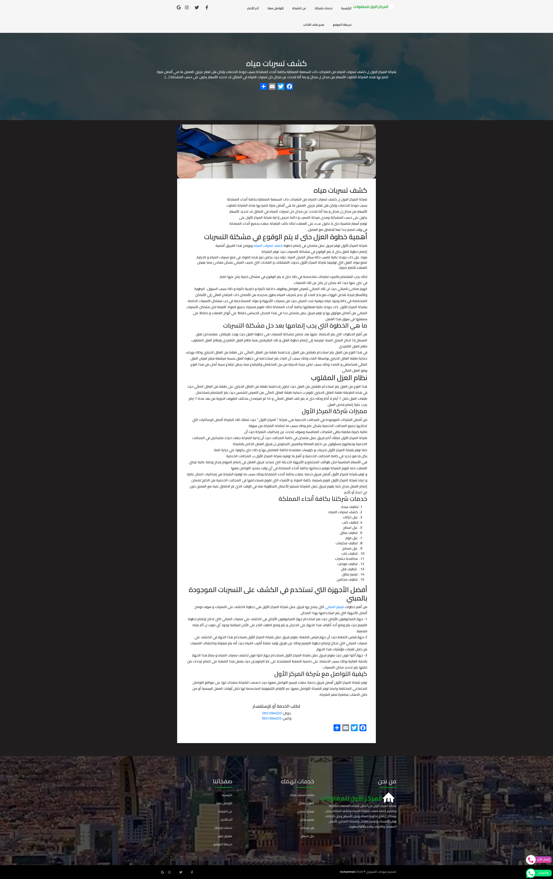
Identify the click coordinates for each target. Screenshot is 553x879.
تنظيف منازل (306, 803)
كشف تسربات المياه (269, 245)
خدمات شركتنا (323, 8)
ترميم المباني (335, 607)
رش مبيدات (307, 828)
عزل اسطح (307, 836)
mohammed (347, 871)
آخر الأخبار (253, 8)
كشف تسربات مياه (302, 795)
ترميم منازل (307, 819)
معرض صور (225, 836)
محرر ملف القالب (313, 24)
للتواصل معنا (275, 8)
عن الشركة (299, 8)
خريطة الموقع (342, 24)
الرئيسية (346, 8)
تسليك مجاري (305, 811)
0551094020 (272, 713)
